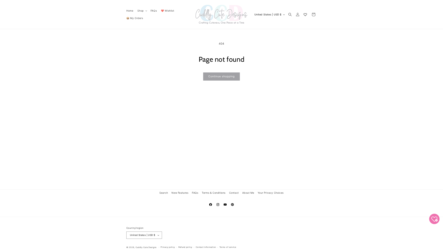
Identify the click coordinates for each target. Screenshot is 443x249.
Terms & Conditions (213, 192)
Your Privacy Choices (271, 192)
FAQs (195, 192)
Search (163, 192)
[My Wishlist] (305, 14)
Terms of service (227, 247)
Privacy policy (168, 247)
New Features (179, 192)
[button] (141, 10)
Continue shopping (221, 76)
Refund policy (185, 247)
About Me (248, 192)
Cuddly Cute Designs (146, 247)
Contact (234, 192)
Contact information (206, 247)
